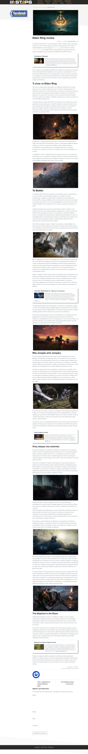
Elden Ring (68, 668)
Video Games (75, 666)
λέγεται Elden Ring (37, 49)
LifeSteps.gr (21, 2)
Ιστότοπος (35, 725)
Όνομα (35, 711)
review (71, 668)
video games (75, 668)
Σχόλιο (35, 695)
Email (34, 718)
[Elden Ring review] (55, 22)
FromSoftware (56, 47)
